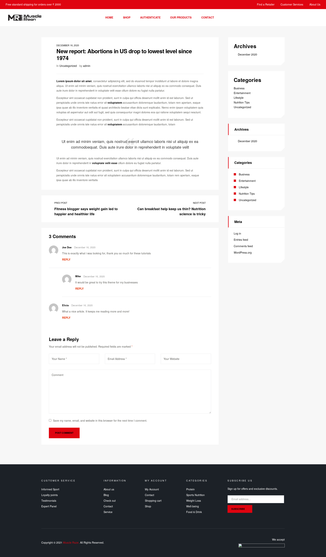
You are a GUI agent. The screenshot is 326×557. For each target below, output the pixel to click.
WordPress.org (243, 252)
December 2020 (247, 54)
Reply (66, 259)
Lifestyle (239, 98)
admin (86, 66)
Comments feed (243, 246)
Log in (237, 233)
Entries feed (241, 239)
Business (239, 88)
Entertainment (242, 93)
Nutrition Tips (242, 102)
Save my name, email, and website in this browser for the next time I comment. (100, 420)
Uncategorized (68, 66)
